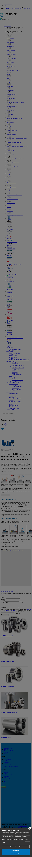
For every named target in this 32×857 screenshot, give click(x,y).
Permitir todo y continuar (16, 853)
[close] (29, 828)
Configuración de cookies (15, 846)
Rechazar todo (16, 850)
